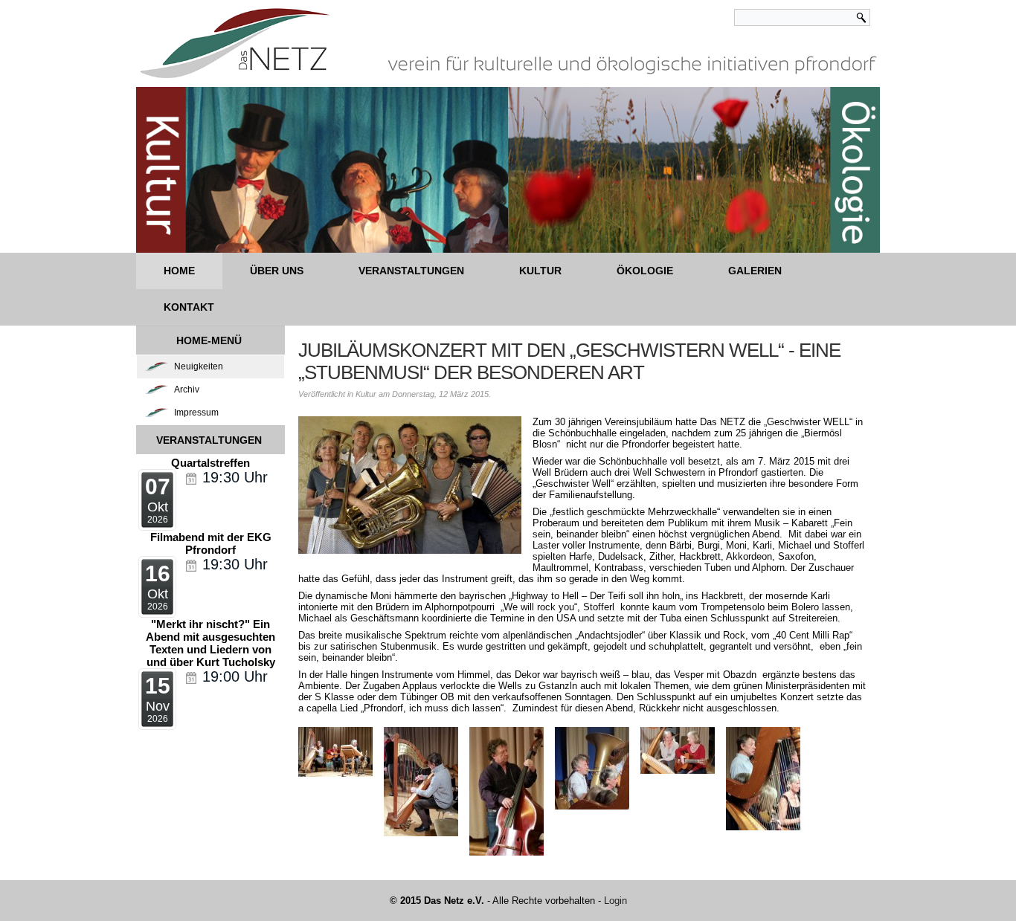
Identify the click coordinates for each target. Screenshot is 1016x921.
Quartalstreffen (210, 462)
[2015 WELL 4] (506, 791)
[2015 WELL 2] (335, 752)
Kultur (540, 271)
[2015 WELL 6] (677, 750)
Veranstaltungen (411, 271)
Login (615, 900)
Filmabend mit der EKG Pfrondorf (210, 543)
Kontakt (189, 307)
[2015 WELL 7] (763, 778)
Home (179, 271)
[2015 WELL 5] (592, 768)
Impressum (196, 412)
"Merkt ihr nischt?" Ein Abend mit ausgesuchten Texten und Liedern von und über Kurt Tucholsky (210, 643)
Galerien (755, 271)
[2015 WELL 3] (421, 781)
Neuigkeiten (198, 366)
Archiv (186, 389)
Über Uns (276, 271)
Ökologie (645, 271)
